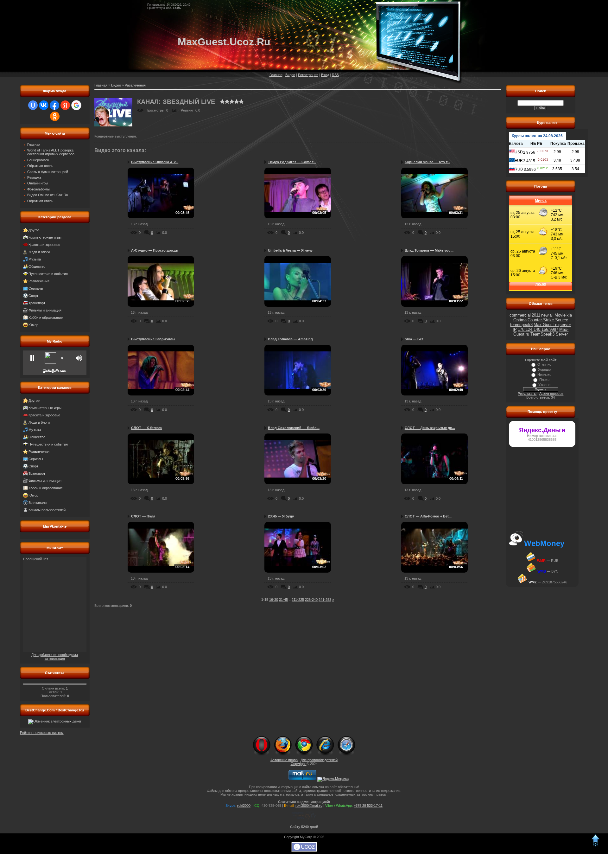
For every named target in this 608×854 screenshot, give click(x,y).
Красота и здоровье (44, 245)
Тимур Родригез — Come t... (292, 162)
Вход (325, 75)
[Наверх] (595, 846)
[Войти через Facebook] (54, 105)
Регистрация (308, 75)
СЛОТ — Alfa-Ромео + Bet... (428, 516)
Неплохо (544, 374)
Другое (34, 230)
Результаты (527, 393)
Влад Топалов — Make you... (429, 250)
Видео (290, 75)
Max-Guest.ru (546, 324)
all (551, 315)
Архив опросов (551, 393)
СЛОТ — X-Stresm (146, 428)
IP (515, 329)
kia (569, 315)
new (544, 315)
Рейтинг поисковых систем (42, 733)
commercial (520, 315)
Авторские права (284, 760)
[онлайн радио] (54, 373)
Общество (36, 266)
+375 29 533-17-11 (368, 805)
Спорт (33, 296)
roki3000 (243, 805)
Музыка (34, 259)
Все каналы (37, 502)
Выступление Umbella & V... (154, 162)
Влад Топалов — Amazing (290, 339)
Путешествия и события (48, 274)
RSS (335, 75)
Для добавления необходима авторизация (54, 656)
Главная (275, 75)
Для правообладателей (319, 760)
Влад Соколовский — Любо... (294, 428)
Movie (560, 315)
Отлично (544, 364)
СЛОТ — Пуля (143, 516)
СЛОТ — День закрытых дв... (430, 428)
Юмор (33, 325)
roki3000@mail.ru (308, 805)
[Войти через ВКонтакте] (43, 105)
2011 (536, 315)
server (565, 324)
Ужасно (544, 385)
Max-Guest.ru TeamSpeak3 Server (540, 332)
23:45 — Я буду (281, 516)
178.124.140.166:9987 (538, 329)
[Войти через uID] (33, 105)
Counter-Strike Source (548, 320)
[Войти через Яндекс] (65, 105)
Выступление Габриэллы (153, 339)
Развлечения (38, 281)
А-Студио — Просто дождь (154, 250)
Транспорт (36, 303)
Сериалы (35, 288)
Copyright (299, 764)
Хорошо (544, 369)
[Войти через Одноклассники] (55, 116)
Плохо (544, 380)
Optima (520, 320)
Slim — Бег (414, 339)
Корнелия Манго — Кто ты (427, 162)
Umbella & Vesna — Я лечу (290, 250)
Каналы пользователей (47, 510)
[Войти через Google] (76, 105)
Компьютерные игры (44, 237)
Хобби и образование (45, 317)
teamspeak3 (521, 324)
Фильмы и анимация (44, 310)
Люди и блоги (39, 252)
